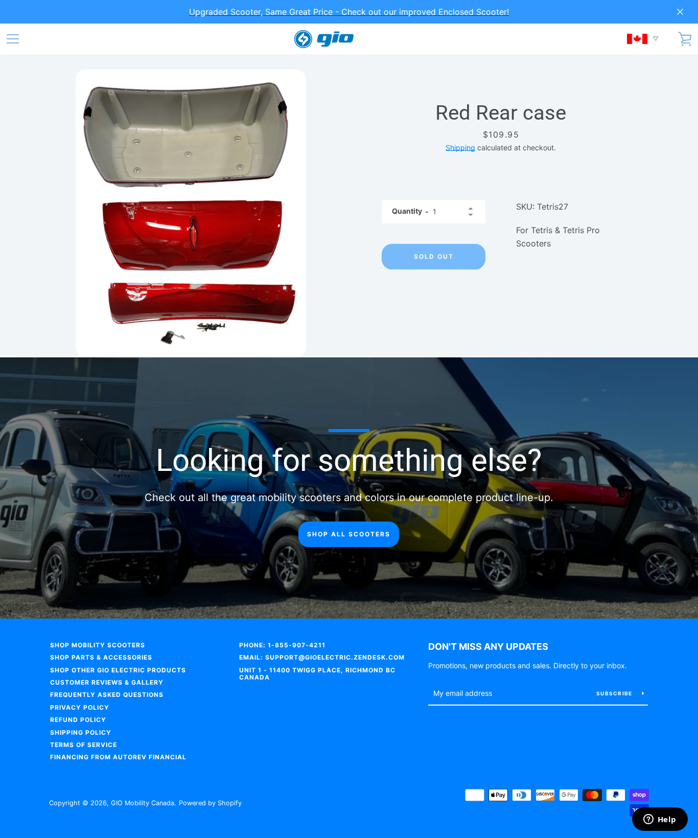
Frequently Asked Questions (107, 694)
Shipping (460, 147)
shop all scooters (348, 534)
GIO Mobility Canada (142, 803)
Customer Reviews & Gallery (107, 682)
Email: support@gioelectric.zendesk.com (322, 657)
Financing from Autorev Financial (118, 757)
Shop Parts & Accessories (101, 657)
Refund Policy (78, 719)
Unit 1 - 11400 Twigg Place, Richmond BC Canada (317, 673)
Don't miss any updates (488, 646)
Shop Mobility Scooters (97, 645)
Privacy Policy (79, 707)
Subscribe (615, 693)
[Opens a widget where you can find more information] (660, 820)
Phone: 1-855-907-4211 (282, 645)
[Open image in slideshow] (191, 213)
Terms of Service (83, 745)
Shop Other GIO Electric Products (118, 670)
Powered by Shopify (210, 803)
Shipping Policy (80, 732)
